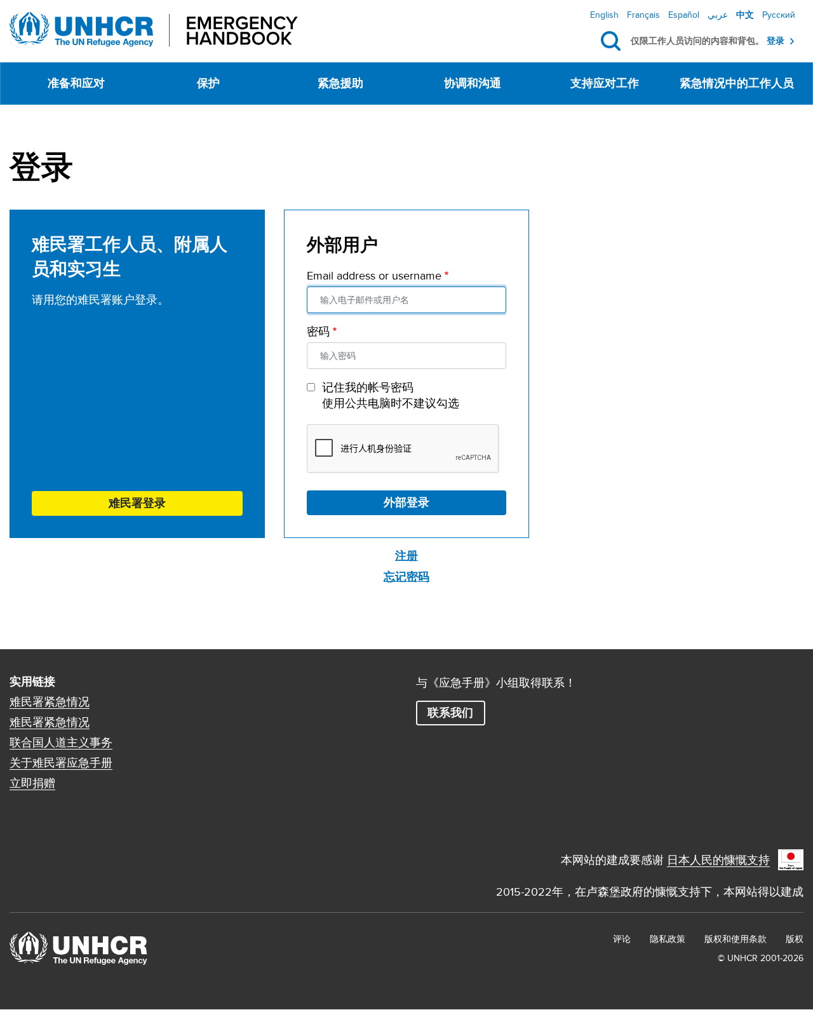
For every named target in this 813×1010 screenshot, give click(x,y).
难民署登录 (137, 503)
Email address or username (374, 275)
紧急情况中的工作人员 (737, 83)
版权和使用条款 (735, 939)
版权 (794, 939)
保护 (208, 83)
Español (683, 14)
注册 (406, 556)
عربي (718, 14)
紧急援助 (340, 83)
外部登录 (406, 502)
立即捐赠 (32, 783)
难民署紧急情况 (50, 702)
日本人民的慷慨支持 (718, 860)
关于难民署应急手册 (61, 763)
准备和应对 (76, 83)
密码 (318, 331)
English (604, 14)
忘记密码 (406, 577)
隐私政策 (667, 939)
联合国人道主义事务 (61, 743)
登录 (775, 41)
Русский (778, 14)
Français (643, 14)
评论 (622, 939)
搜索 (613, 41)
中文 (745, 14)
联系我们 (450, 712)
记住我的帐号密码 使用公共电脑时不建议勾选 (390, 395)
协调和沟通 (472, 83)
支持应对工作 (604, 83)
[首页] (154, 29)
